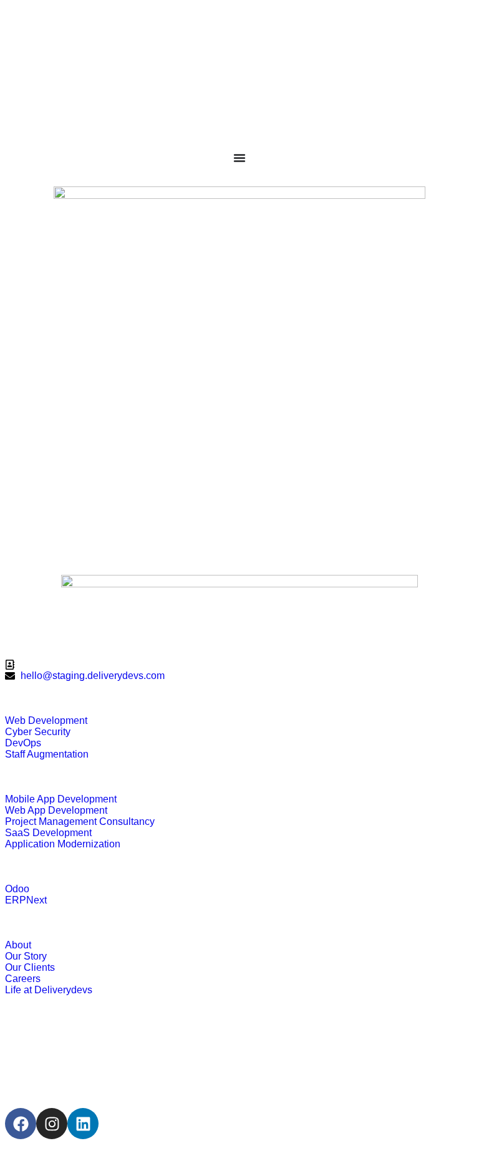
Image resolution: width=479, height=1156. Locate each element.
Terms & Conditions (74, 1040)
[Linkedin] (83, 1123)
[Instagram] (51, 1123)
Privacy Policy (55, 1063)
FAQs (25, 1085)
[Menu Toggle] (239, 158)
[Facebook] (20, 1123)
